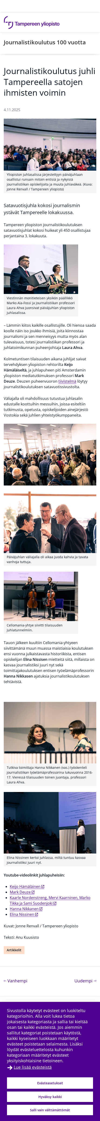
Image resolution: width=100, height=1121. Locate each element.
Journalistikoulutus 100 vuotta (45, 42)
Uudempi (85, 981)
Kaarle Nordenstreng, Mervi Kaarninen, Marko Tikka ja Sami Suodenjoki (50, 900)
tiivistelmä (67, 381)
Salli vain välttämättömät (50, 1110)
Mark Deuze (20, 892)
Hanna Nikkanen (24, 908)
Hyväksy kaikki (50, 1097)
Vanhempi (16, 981)
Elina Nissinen (22, 914)
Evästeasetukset (50, 1083)
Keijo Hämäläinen (25, 886)
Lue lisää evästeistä (33, 1067)
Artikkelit (14, 950)
